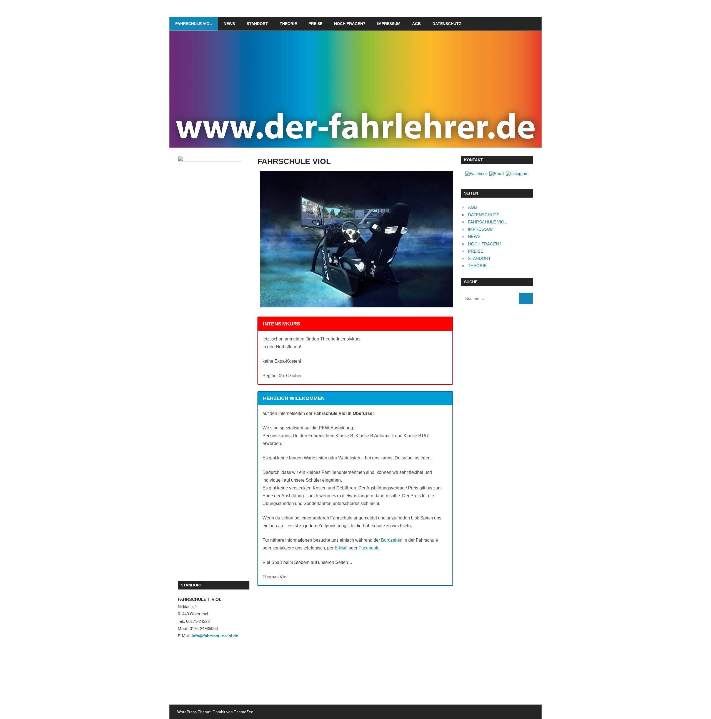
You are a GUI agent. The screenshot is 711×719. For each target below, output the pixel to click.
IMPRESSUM (388, 23)
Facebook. (369, 548)
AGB (416, 23)
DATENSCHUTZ (446, 23)
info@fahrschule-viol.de (215, 635)
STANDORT (257, 23)
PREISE (315, 23)
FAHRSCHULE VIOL (193, 23)
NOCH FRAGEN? (349, 23)
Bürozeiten (391, 540)
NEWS (229, 23)
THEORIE (288, 23)
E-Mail (341, 548)
